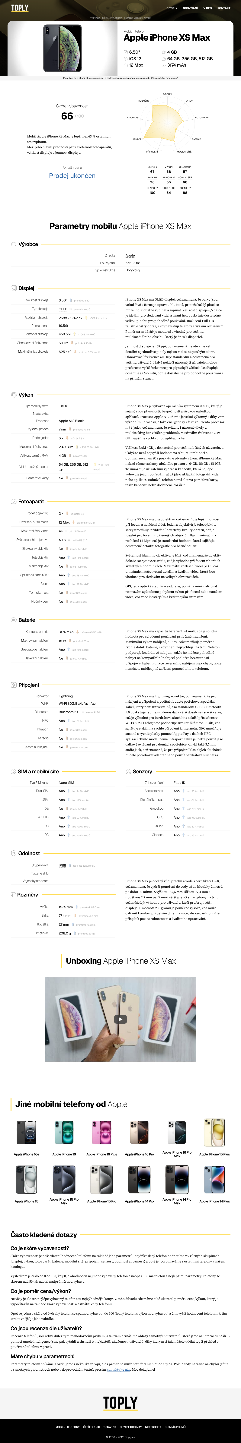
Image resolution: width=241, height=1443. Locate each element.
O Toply (171, 8)
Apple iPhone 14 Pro (139, 1201)
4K (61, 531)
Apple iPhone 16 (64, 1154)
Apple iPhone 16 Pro (139, 1154)
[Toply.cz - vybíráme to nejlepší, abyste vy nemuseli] (20, 8)
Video (207, 8)
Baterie (152, 177)
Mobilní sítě (185, 177)
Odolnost (168, 188)
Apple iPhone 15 (26, 1201)
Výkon (169, 167)
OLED (63, 309)
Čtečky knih (91, 1427)
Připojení (168, 177)
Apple (147, 18)
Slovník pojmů (175, 1427)
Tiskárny (109, 1427)
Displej (152, 167)
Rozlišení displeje (36, 317)
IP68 (62, 865)
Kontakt (223, 8)
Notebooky (153, 1427)
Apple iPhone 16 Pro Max (176, 1154)
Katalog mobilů (133, 18)
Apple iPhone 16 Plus (101, 1154)
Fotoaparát (185, 167)
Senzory (152, 188)
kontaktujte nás (118, 1369)
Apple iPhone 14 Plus (214, 1201)
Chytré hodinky (131, 1427)
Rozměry (185, 188)
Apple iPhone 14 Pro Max (176, 1201)
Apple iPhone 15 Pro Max (64, 1201)
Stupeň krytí (40, 865)
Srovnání (190, 8)
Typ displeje (40, 309)
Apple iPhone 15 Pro (101, 1201)
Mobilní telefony (112, 18)
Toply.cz (95, 18)
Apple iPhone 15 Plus (214, 1154)
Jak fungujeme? (169, 78)
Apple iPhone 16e (26, 1154)
